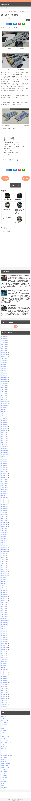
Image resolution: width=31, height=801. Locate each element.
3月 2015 (3, 614)
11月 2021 (4, 453)
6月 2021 (3, 463)
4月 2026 (3, 344)
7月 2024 (3, 387)
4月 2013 (3, 661)
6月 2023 (3, 414)
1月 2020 (3, 496)
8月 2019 (3, 506)
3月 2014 (3, 639)
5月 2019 (3, 512)
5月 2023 (3, 416)
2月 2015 (3, 616)
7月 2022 (3, 436)
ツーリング (4, 769)
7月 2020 (3, 483)
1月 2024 (3, 399)
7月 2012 (3, 680)
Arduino (3, 718)
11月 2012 (4, 672)
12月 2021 (4, 451)
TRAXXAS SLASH (6, 755)
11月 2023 (4, 403)
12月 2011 (4, 694)
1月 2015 (3, 618)
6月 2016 (3, 584)
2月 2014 (3, 641)
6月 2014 (3, 633)
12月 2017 (4, 547)
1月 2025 (3, 375)
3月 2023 (3, 420)
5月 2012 (3, 684)
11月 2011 (4, 696)
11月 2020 (4, 475)
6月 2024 (3, 389)
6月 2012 (3, 682)
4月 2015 (3, 612)
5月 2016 (3, 586)
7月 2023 (3, 412)
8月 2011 (3, 702)
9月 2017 (3, 553)
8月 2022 (3, 434)
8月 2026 (3, 336)
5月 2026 (3, 342)
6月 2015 (3, 608)
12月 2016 (4, 571)
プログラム (4, 775)
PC (2, 734)
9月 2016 (3, 577)
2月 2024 (3, 397)
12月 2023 (4, 401)
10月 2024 (4, 381)
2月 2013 (3, 665)
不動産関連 (4, 788)
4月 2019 (3, 514)
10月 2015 (4, 600)
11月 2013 (4, 647)
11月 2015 (4, 598)
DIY (2, 726)
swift (2, 745)
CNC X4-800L (5, 722)
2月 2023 (3, 422)
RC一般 (3, 738)
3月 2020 (3, 491)
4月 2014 (3, 637)
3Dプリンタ (4, 716)
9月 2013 (3, 651)
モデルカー (4, 777)
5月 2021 (3, 465)
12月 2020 (4, 473)
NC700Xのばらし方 (13, 305)
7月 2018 (3, 532)
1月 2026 (3, 350)
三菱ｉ (3, 779)
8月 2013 (3, 653)
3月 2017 (3, 565)
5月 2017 (3, 561)
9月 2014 (3, 627)
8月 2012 (3, 678)
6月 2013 (3, 657)
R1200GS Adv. (5, 736)
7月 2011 (3, 704)
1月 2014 (3, 643)
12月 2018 (4, 522)
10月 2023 (4, 405)
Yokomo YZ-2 (5, 767)
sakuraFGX (4, 740)
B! (15, 24)
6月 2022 (3, 438)
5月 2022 (3, 440)
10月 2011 (4, 698)
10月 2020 (4, 477)
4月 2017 (3, 563)
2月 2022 (3, 446)
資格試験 (3, 781)
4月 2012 (3, 686)
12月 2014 (4, 620)
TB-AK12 (3, 749)
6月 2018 (3, 534)
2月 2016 (3, 592)
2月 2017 (3, 567)
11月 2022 (4, 428)
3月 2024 (3, 395)
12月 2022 (4, 426)
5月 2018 (3, 537)
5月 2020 (3, 487)
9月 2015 (3, 602)
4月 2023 (3, 418)
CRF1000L (4, 724)
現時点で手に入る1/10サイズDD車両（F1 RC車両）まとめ (18, 291)
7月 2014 (3, 631)
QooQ (18, 800)
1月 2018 (3, 545)
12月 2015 (4, 596)
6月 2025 (3, 365)
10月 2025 (4, 356)
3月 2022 (3, 444)
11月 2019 (4, 500)
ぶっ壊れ (3, 773)
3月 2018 (3, 541)
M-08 (2, 728)
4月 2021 (3, 467)
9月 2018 (3, 528)
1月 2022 (3, 448)
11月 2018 (4, 524)
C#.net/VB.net (5, 720)
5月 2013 (3, 659)
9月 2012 (3, 676)
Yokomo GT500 (5, 763)
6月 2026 (3, 340)
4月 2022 (3, 442)
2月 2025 (3, 373)
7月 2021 (3, 461)
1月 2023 (3, 424)
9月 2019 (3, 504)
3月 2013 (3, 663)
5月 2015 (3, 610)
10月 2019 (4, 502)
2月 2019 (3, 518)
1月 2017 (3, 569)
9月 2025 (3, 358)
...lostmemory (5, 4)
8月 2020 (3, 481)
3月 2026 (3, 346)
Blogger (18, 794)
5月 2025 (3, 367)
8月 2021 (3, 459)
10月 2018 (4, 526)
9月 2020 (3, 479)
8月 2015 (3, 604)
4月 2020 (3, 489)
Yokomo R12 (4, 765)
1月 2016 (3, 594)
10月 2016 (4, 575)
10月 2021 (4, 455)
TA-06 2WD (4, 747)
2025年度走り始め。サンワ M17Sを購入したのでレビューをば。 (18, 276)
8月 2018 (3, 530)
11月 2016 (4, 573)
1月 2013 (3, 668)
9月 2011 (3, 700)
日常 (28, 20)
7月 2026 (3, 338)
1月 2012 (3, 692)
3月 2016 (3, 590)
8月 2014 (3, 629)
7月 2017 (3, 557)
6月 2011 (3, 706)
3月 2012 (3, 688)
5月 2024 (3, 391)
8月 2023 (3, 410)
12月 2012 (4, 670)
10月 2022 (4, 430)
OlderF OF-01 (5, 732)
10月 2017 (4, 551)
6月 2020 (3, 485)
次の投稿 (5, 178)
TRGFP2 (3, 761)
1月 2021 (3, 471)
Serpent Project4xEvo (7, 743)
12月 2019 (4, 498)
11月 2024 (4, 379)
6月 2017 (3, 559)
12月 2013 (4, 645)
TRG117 (3, 759)
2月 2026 (3, 348)
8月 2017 (3, 555)
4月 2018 (3, 539)
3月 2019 (3, 516)
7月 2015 (3, 606)
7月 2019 (3, 508)
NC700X (3, 730)
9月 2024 (3, 383)
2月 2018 (3, 543)
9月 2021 (3, 457)
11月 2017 (4, 549)
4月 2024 (3, 393)
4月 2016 (3, 588)
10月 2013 (4, 649)
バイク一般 (4, 771)
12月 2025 (4, 352)
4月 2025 (3, 369)
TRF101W (4, 757)
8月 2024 (3, 385)
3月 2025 (3, 371)
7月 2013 (3, 655)
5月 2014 (3, 635)
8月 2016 (3, 579)
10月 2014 (4, 625)
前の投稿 (25, 178)
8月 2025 (3, 360)
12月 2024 (4, 377)
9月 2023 (3, 407)
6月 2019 (3, 510)
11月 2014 (4, 623)
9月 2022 (3, 432)
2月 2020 (3, 493)
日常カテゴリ (15, 185)
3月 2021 (3, 469)
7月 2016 (3, 582)
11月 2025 (4, 354)
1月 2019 (3, 520)
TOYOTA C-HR (5, 753)
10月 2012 (4, 674)
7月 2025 (3, 362)
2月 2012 (3, 690)
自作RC (3, 783)
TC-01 (3, 751)
